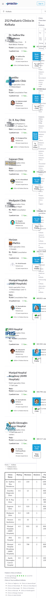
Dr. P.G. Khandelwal (22, 179)
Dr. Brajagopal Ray (21, 138)
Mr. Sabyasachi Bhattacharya (20, 351)
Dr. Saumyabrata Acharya (21, 307)
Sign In (40, 3)
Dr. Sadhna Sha (20, 56)
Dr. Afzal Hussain (21, 263)
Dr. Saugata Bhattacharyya (20, 222)
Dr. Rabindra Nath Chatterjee (21, 102)
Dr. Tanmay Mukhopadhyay (20, 450)
